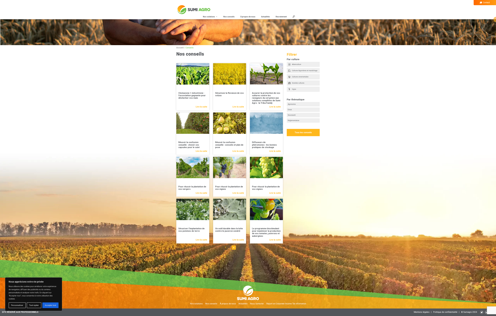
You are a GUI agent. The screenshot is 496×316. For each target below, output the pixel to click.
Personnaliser (17, 305)
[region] (33, 294)
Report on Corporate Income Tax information (286, 303)
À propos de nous (247, 17)
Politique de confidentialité (445, 312)
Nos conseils (229, 17)
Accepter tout (50, 305)
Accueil (180, 47)
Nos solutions (196, 303)
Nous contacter (257, 303)
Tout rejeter (34, 305)
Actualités (265, 17)
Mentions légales (421, 312)
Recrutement (281, 17)
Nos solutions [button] (209, 17)
